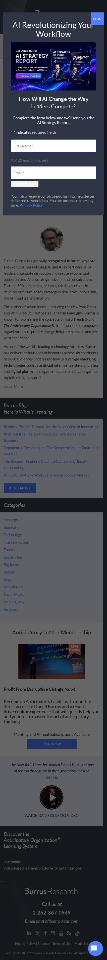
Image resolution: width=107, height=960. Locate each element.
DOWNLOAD (25, 183)
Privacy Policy (31, 205)
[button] (95, 948)
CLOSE (97, 19)
